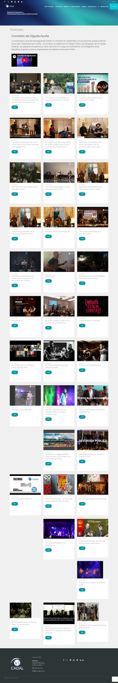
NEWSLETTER (104, 6)
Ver (15, 107)
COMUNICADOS (92, 6)
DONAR (114, 6)
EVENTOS (66, 6)
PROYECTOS (59, 6)
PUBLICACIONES (75, 6)
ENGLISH (114, 1)
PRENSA (84, 6)
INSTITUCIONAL (49, 6)
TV (98, 6)
